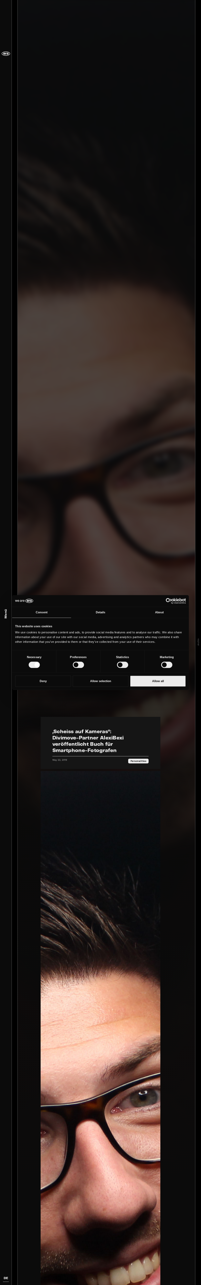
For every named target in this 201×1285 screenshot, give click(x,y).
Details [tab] (100, 612)
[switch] (78, 665)
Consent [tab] (42, 612)
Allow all (158, 681)
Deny (43, 681)
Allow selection (100, 681)
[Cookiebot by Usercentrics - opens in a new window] (169, 601)
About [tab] (159, 612)
